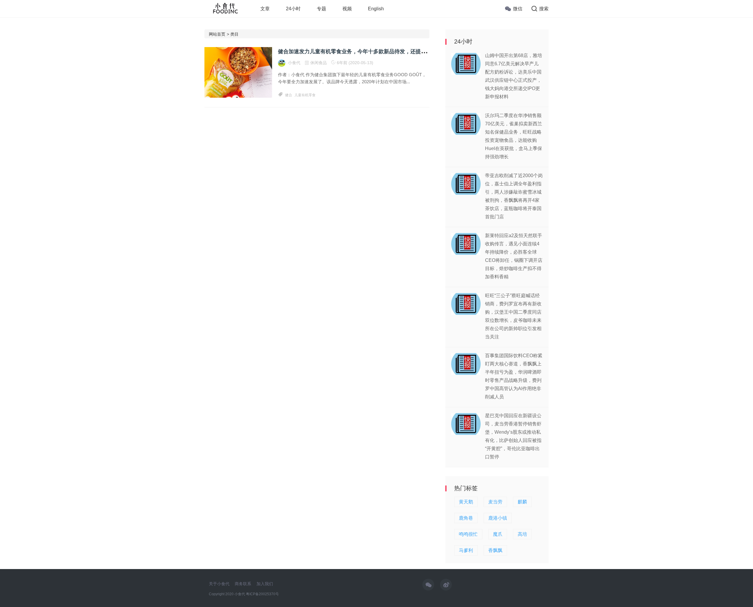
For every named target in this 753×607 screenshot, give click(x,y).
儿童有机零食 (305, 95)
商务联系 (243, 583)
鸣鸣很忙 (468, 534)
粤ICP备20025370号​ (262, 594)
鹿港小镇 (497, 517)
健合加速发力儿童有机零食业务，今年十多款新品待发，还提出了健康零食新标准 (373, 51)
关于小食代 (219, 583)
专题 (321, 8)
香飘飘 (495, 550)
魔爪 (497, 534)
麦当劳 (495, 501)
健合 (288, 95)
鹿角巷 (466, 517)
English (376, 8)
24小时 (293, 8)
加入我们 (264, 583)
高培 (522, 534)
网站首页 (217, 34)
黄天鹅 (466, 501)
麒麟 (522, 501)
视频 (347, 8)
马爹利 (466, 550)
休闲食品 (318, 62)
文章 (265, 8)
